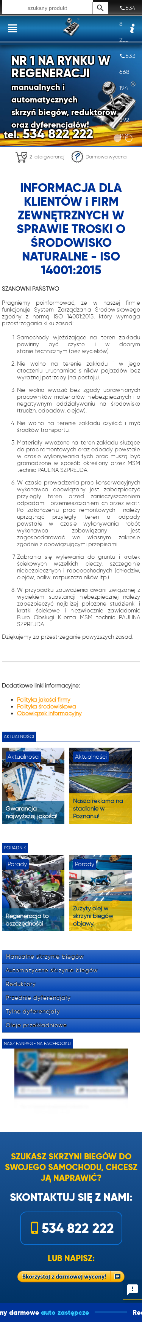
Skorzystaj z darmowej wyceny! (64, 1276)
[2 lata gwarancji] (40, 164)
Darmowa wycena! (107, 157)
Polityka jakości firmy (43, 699)
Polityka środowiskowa (46, 706)
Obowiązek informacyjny (49, 713)
